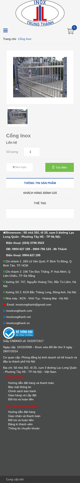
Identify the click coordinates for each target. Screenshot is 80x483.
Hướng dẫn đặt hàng (21, 412)
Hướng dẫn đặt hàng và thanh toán (31, 383)
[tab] (40, 183)
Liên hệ (11, 142)
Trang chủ (9, 39)
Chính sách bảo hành (22, 391)
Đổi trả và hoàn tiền (21, 420)
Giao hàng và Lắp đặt (22, 395)
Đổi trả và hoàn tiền (21, 399)
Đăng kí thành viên (20, 424)
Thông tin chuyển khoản (24, 428)
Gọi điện (61, 167)
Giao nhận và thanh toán (24, 416)
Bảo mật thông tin (19, 387)
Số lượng (12, 151)
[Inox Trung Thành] (40, 12)
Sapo (27, 479)
